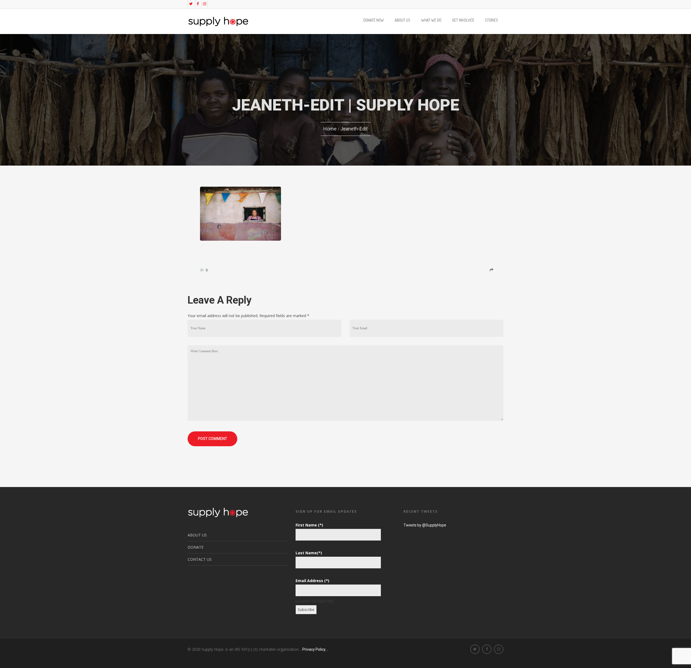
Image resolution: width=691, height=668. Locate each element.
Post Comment (212, 439)
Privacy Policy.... (315, 649)
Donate (196, 547)
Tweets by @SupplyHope (425, 525)
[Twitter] (191, 4)
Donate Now (373, 20)
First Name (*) (309, 525)
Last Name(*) (309, 552)
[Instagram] (204, 4)
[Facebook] (198, 4)
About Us (402, 20)
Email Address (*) (312, 580)
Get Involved (463, 20)
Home (330, 129)
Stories (491, 20)
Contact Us (200, 559)
